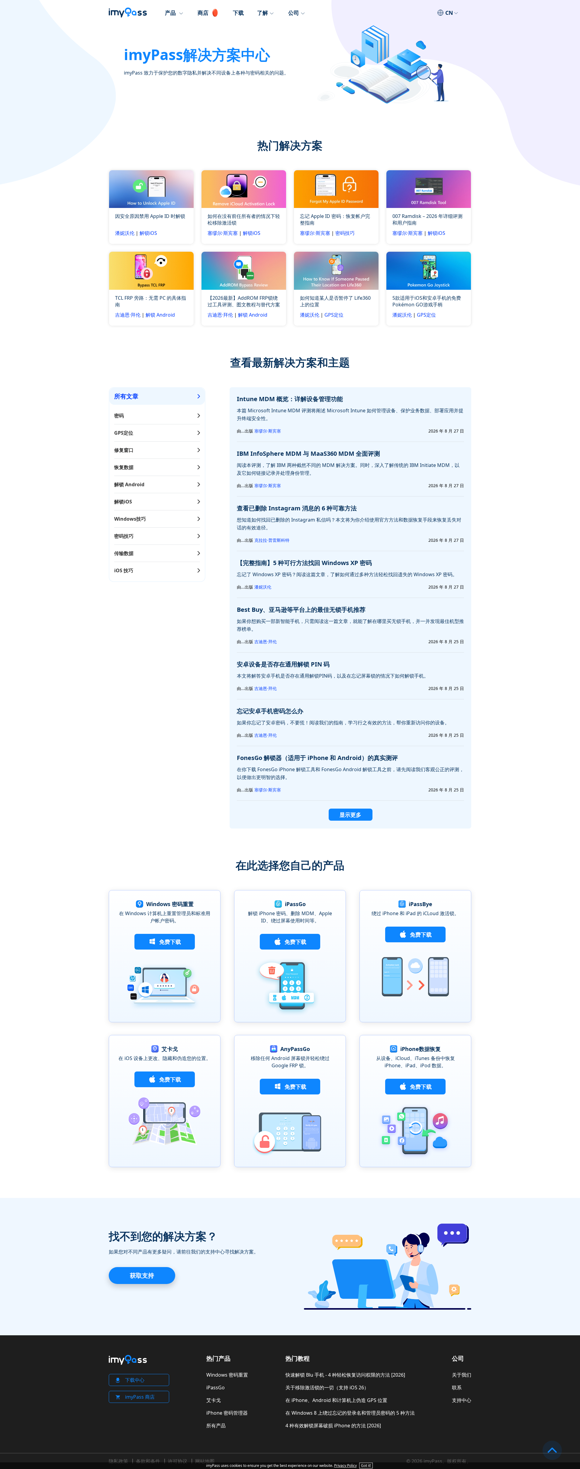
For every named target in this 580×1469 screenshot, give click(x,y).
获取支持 (142, 1275)
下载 (238, 12)
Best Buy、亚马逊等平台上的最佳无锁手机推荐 (301, 609)
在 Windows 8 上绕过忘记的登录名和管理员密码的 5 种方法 (350, 1413)
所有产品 (216, 1425)
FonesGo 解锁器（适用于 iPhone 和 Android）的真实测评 (317, 758)
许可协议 (177, 1461)
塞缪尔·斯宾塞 (223, 233)
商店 (203, 12)
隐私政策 (118, 1461)
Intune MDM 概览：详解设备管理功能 (290, 399)
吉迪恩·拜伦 (127, 314)
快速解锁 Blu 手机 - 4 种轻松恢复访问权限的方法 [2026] (345, 1375)
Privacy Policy (345, 1465)
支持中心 (461, 1400)
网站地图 (204, 1461)
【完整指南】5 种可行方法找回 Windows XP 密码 (304, 563)
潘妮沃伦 (124, 233)
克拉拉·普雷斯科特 (271, 540)
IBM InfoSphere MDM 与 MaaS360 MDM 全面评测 (308, 453)
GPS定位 (333, 314)
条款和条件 (148, 1461)
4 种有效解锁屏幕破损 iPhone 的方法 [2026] (333, 1425)
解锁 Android (160, 314)
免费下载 (169, 941)
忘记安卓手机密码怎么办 (270, 711)
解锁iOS (148, 233)
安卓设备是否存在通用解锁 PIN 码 (283, 664)
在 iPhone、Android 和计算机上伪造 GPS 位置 (336, 1400)
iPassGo (215, 1387)
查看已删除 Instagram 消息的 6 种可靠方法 (297, 508)
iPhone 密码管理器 (227, 1413)
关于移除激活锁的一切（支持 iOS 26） (327, 1387)
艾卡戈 (213, 1400)
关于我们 (461, 1375)
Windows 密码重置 (227, 1375)
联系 (457, 1387)
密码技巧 (345, 233)
